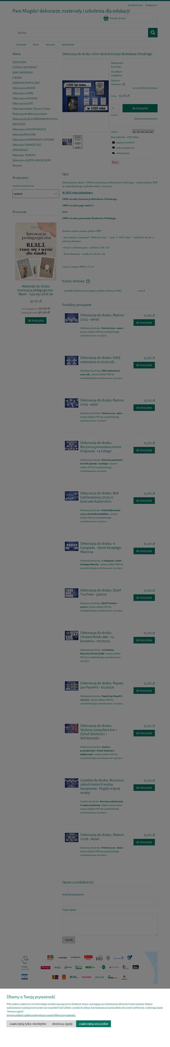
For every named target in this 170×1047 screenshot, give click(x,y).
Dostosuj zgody (62, 1024)
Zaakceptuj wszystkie (93, 1024)
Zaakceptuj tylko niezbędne (28, 1024)
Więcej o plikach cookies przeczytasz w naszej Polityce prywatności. (41, 1015)
